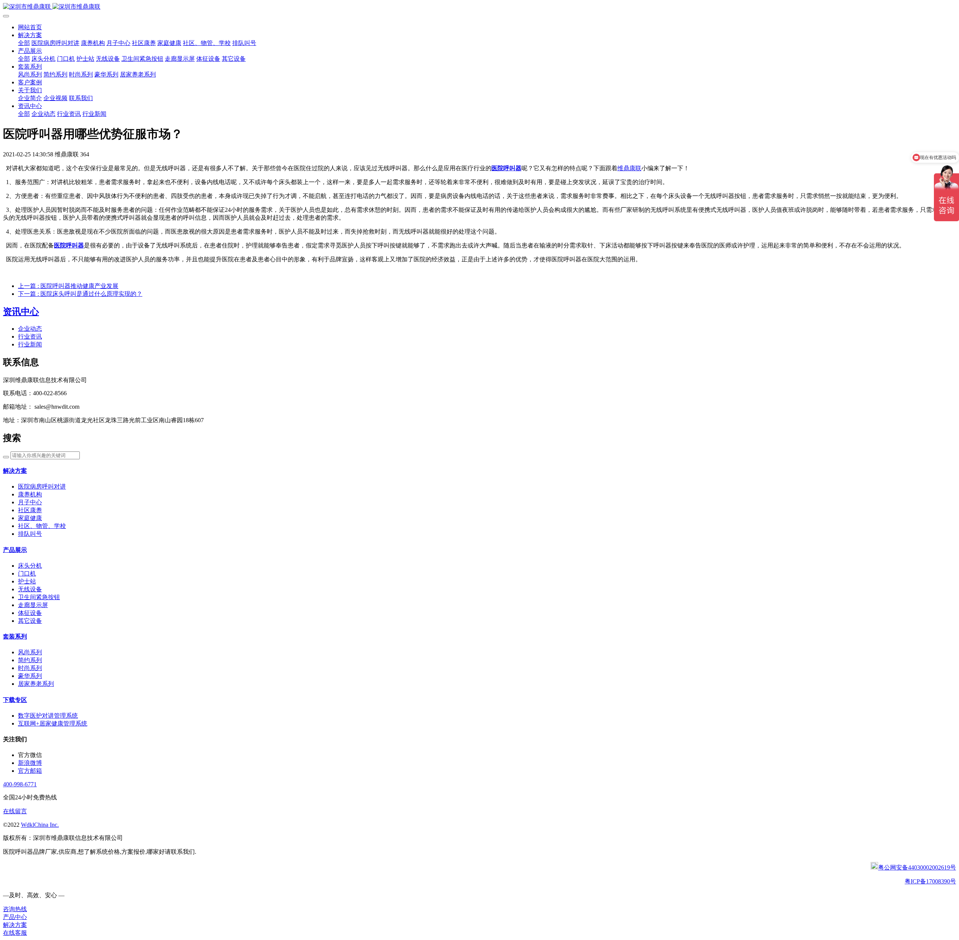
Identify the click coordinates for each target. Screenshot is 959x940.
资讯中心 (21, 311)
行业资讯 (30, 336)
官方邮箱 (30, 771)
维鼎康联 (629, 168)
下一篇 (80, 294)
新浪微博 (30, 763)
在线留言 (15, 811)
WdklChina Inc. (40, 825)
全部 (24, 43)
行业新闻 (30, 344)
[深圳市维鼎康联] (479, 7)
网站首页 (30, 27)
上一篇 (68, 286)
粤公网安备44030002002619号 (917, 867)
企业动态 (30, 328)
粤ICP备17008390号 (930, 881)
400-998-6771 (20, 784)
